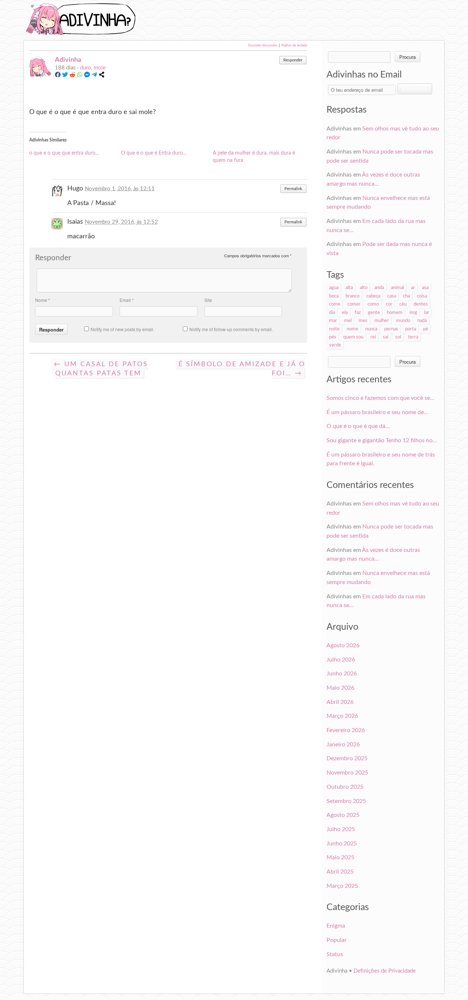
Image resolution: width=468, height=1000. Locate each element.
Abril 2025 (340, 872)
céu (403, 304)
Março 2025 (342, 886)
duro (85, 68)
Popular (337, 940)
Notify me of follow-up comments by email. (231, 329)
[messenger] (87, 76)
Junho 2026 (342, 674)
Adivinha (68, 60)
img (413, 312)
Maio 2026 (340, 688)
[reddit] (72, 76)
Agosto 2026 (343, 645)
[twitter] (65, 76)
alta (349, 287)
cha (406, 296)
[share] (102, 76)
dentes (421, 304)
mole (100, 68)
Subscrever (414, 88)
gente (374, 312)
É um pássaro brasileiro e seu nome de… (377, 412)
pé (425, 329)
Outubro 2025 (345, 787)
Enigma (336, 926)
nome (352, 329)
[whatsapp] (80, 76)
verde (335, 345)
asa (425, 287)
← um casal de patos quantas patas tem (101, 368)
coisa (422, 296)
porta (410, 329)
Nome (42, 300)
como (373, 304)
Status (335, 954)
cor (389, 304)
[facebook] (58, 76)
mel (348, 320)
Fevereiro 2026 (346, 730)
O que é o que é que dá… (358, 426)
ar (413, 287)
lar (426, 312)
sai (385, 337)
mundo (403, 320)
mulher (381, 320)
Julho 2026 (341, 660)
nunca (371, 329)
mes (363, 320)
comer (354, 304)
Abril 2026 (340, 702)
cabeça (373, 296)
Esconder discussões (263, 45)
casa (391, 296)
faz (358, 312)
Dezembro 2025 (347, 758)
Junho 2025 (342, 843)
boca (334, 296)
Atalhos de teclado (294, 45)
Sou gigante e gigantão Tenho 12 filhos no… (382, 440)
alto (363, 287)
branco (352, 296)
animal (397, 287)
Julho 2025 (341, 829)
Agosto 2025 (343, 815)
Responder (292, 60)
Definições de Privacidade (385, 971)
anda (379, 287)
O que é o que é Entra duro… (154, 153)
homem (395, 312)
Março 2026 (342, 716)
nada (422, 320)
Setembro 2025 (346, 801)
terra (413, 337)
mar (333, 320)
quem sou (353, 337)
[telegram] (94, 76)
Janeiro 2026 (343, 744)
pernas (391, 329)
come (334, 304)
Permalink (293, 189)
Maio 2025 (340, 857)
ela (345, 312)
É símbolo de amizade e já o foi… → (241, 368)
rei (373, 337)
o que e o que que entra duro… (64, 153)
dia (332, 312)
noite (334, 329)
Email (127, 300)
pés (332, 337)
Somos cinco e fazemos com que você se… (380, 398)
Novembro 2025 (347, 773)
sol (398, 337)
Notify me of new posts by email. (122, 329)
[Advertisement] (284, 19)
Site (208, 300)
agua (334, 287)
